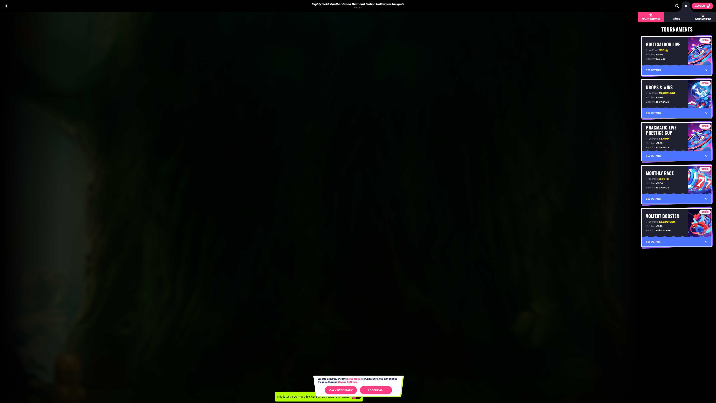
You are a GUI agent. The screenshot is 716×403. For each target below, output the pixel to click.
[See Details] (706, 70)
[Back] (6, 6)
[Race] (686, 6)
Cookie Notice (353, 378)
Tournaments (650, 18)
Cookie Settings (347, 382)
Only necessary (340, 390)
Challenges (703, 19)
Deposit (700, 5)
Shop (676, 18)
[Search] (677, 6)
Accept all (376, 390)
